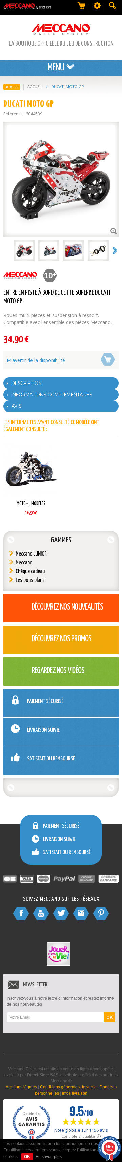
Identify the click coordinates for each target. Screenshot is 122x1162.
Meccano (24, 563)
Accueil (34, 86)
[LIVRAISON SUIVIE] (40, 741)
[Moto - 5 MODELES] (30, 470)
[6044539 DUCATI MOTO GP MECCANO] (24, 250)
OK (109, 1017)
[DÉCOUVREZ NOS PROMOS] (51, 650)
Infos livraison (74, 1093)
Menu (57, 68)
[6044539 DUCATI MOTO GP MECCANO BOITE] (73, 250)
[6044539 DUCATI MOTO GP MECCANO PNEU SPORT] (98, 250)
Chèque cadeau (30, 571)
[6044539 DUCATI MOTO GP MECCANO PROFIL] (48, 250)
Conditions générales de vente (68, 1087)
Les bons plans (30, 580)
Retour (11, 87)
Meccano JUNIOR (31, 554)
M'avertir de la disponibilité (36, 360)
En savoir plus (49, 1156)
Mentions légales (21, 1087)
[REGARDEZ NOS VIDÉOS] (48, 682)
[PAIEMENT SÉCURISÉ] (42, 713)
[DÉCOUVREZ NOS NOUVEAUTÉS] (57, 619)
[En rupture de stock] (107, 359)
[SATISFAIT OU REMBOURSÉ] (48, 770)
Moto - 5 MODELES (31, 503)
